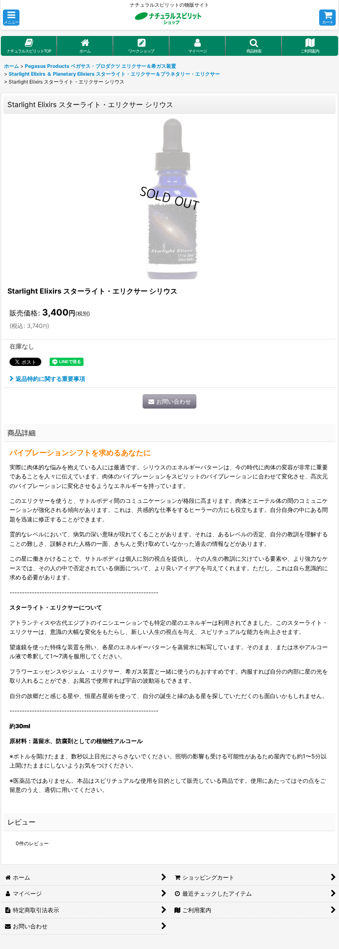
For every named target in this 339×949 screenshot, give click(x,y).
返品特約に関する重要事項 (50, 378)
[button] (11, 18)
